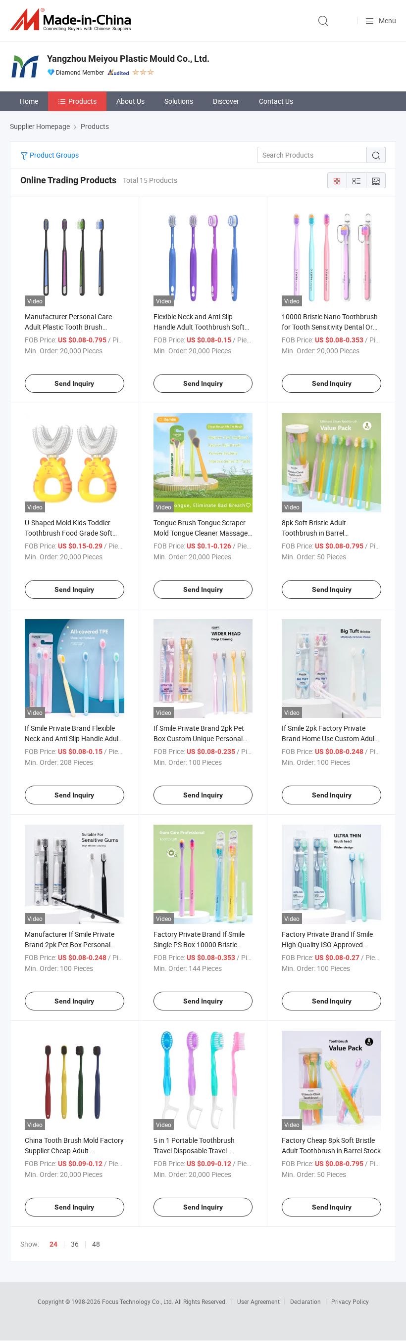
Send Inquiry (74, 383)
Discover (226, 101)
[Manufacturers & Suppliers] (72, 19)
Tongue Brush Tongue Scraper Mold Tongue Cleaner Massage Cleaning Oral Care (200, 533)
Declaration (305, 1301)
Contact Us (276, 101)
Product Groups (53, 155)
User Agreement (258, 1301)
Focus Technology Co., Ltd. (138, 1301)
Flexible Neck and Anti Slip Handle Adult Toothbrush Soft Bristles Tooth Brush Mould (199, 327)
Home (29, 101)
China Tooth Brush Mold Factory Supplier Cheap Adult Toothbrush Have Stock (74, 1150)
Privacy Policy (350, 1301)
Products (82, 101)
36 (75, 1244)
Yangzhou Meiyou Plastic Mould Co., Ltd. (128, 58)
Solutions (178, 101)
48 (96, 1244)
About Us (130, 101)
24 (53, 1244)
